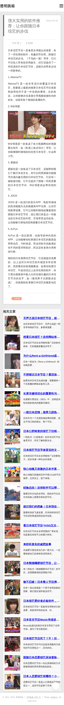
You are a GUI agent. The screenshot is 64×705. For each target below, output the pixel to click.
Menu (61, 6)
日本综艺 (17, 298)
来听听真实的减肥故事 (37, 544)
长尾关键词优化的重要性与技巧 (42, 393)
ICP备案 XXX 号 (33, 697)
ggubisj (54, 697)
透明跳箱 (7, 6)
